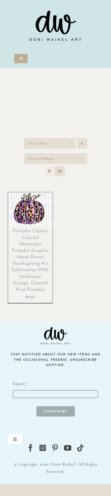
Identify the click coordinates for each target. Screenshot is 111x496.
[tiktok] (80, 448)
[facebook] (30, 448)
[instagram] (42, 448)
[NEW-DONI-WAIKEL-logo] (55, 3)
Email (20, 383)
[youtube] (68, 448)
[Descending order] (82, 143)
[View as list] (60, 171)
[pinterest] (55, 448)
